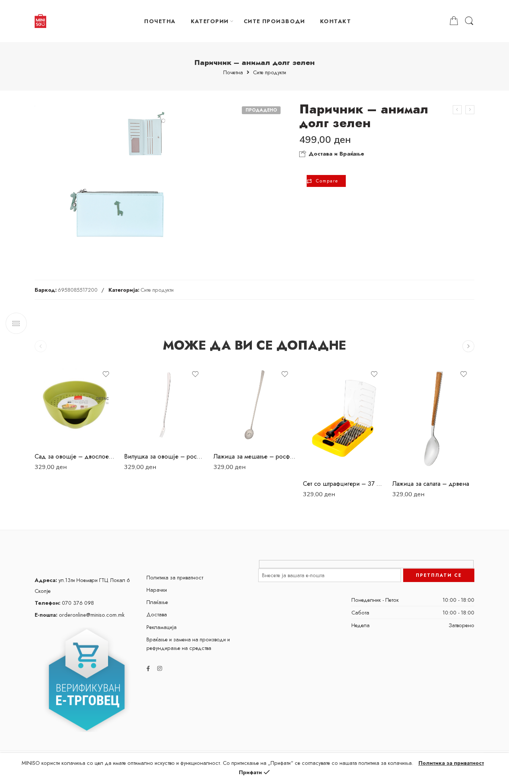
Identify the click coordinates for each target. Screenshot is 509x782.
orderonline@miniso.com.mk (79, 615)
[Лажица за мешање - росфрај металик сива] (254, 405)
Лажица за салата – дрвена (430, 483)
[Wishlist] (106, 374)
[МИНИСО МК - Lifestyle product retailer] (40, 21)
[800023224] (118, 178)
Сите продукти (269, 72)
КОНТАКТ (335, 21)
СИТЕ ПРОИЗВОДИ (274, 21)
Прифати (250, 772)
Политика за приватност (174, 577)
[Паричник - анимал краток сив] (469, 109)
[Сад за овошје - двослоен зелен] (76, 405)
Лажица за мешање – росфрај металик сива (254, 456)
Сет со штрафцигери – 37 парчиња (344, 483)
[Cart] (453, 21)
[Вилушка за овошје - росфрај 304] (165, 405)
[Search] (469, 21)
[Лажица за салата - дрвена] (433, 418)
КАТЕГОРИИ (210, 21)
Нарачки (156, 590)
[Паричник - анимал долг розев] (457, 109)
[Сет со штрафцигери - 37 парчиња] (344, 418)
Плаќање (157, 602)
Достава (156, 614)
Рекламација (161, 627)
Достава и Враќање (335, 154)
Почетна (233, 72)
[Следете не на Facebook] (148, 668)
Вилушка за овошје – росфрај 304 (165, 456)
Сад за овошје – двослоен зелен (76, 456)
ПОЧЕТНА (160, 21)
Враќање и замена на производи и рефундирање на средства (188, 643)
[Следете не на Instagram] (159, 668)
